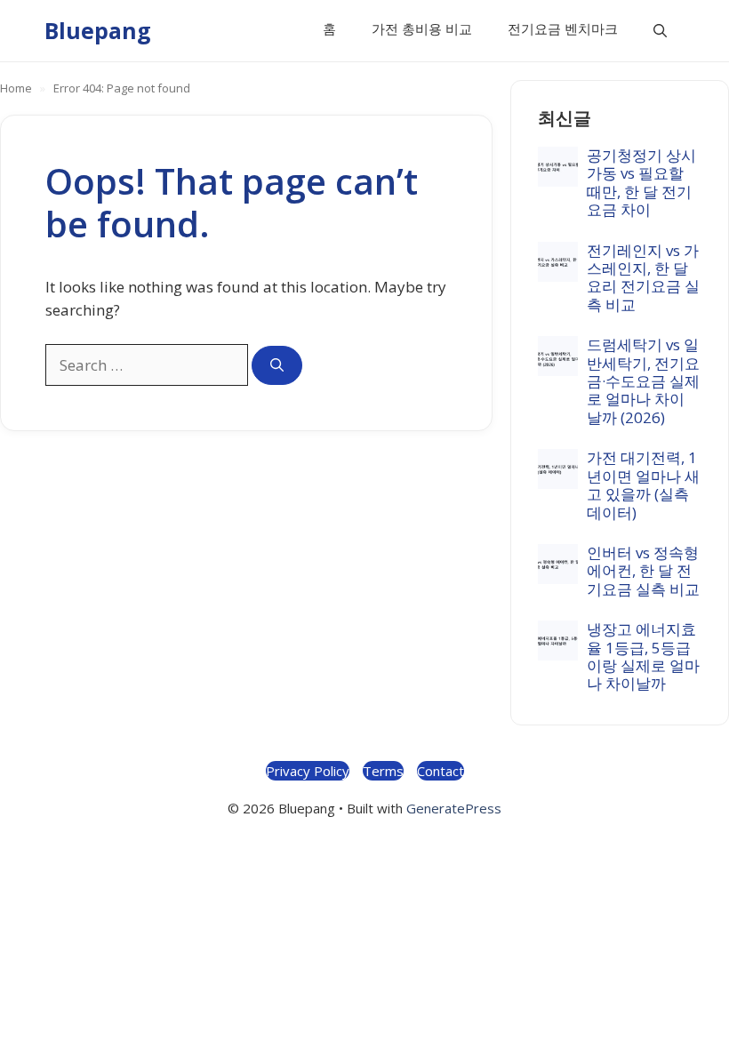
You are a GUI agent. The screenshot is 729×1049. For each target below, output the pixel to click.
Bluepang (97, 30)
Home (16, 88)
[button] (660, 31)
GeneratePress (453, 808)
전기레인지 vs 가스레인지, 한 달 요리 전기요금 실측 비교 (643, 277)
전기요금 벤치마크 (563, 28)
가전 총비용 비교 (422, 28)
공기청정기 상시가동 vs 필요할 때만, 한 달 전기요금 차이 (641, 182)
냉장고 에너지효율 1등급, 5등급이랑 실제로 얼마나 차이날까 (643, 656)
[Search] (277, 366)
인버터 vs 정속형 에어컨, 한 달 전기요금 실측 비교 (643, 570)
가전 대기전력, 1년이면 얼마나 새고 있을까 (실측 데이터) (643, 484)
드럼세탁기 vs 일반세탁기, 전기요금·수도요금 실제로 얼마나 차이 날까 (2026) (643, 381)
